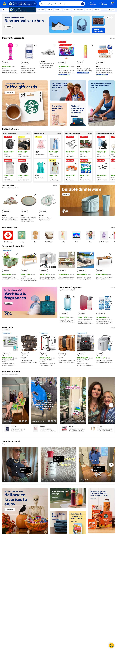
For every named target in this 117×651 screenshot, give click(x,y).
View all (28, 133)
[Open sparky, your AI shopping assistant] (111, 645)
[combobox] (62, 3)
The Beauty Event (78, 9)
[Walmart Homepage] (4, 3)
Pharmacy (58, 9)
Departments (7, 9)
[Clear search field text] (78, 3)
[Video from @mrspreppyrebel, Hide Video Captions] (26, 421)
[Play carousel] (108, 17)
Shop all (112, 38)
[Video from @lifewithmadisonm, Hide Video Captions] (83, 421)
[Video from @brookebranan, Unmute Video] (109, 421)
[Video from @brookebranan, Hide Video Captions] (112, 421)
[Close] (34, 10)
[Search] (82, 3)
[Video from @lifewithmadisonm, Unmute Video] (80, 421)
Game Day (88, 9)
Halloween (41, 9)
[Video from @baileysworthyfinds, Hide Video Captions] (55, 421)
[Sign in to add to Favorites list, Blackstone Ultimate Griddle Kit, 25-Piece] (75, 164)
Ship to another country (20, 10)
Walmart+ (97, 9)
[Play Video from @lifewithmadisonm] (73, 400)
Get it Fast (49, 9)
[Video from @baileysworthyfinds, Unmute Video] (52, 421)
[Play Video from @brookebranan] (101, 400)
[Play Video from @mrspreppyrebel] (15, 400)
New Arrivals (67, 9)
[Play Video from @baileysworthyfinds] (44, 400)
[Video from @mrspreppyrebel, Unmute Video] (23, 421)
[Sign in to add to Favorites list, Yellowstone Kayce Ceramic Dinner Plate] (34, 194)
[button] (92, 3)
